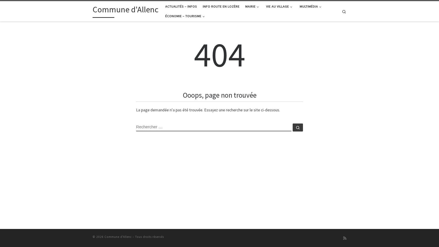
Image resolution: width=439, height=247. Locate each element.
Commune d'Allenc (118, 237)
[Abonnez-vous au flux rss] (344, 238)
